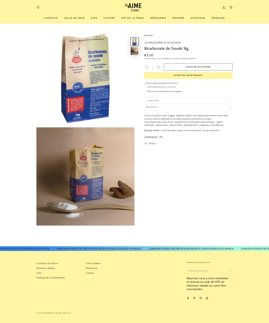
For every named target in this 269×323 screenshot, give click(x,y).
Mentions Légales (45, 268)
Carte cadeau (93, 263)
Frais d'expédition (164, 58)
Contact (90, 273)
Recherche (91, 268)
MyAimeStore (48, 313)
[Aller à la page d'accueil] (134, 7)
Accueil (148, 35)
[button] (38, 7)
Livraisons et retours (47, 263)
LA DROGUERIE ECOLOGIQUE (162, 42)
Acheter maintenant (188, 75)
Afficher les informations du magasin (164, 91)
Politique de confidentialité (50, 277)
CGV (39, 273)
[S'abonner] (231, 270)
